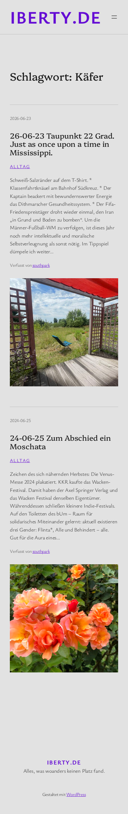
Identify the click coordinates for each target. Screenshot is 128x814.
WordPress (76, 794)
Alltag (20, 166)
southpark (41, 265)
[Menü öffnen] (114, 17)
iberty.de (55, 17)
